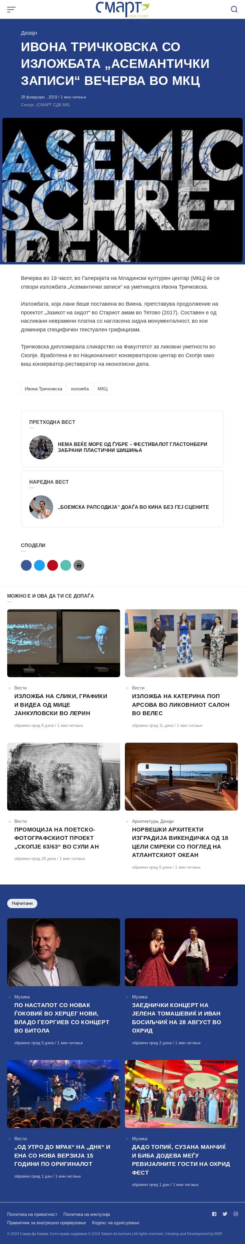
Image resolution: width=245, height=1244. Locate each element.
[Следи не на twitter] (225, 1213)
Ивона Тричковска (43, 388)
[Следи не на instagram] (234, 1213)
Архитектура (145, 821)
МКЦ (103, 388)
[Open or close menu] (12, 9)
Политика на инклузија (86, 1214)
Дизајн (29, 33)
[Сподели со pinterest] (52, 565)
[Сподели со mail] (65, 565)
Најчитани (22, 903)
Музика (22, 996)
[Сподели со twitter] (39, 565)
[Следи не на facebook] (215, 1213)
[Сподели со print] (79, 565)
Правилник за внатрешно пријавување (46, 1222)
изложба (80, 388)
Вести (20, 687)
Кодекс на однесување (115, 1222)
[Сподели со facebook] (26, 565)
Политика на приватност (32, 1214)
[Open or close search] (234, 9)
